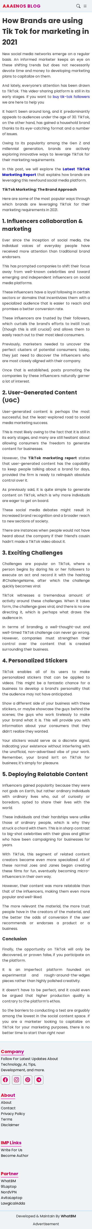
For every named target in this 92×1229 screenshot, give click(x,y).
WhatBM (8, 1181)
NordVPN (9, 1192)
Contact (8, 1108)
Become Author (15, 1155)
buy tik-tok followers (71, 96)
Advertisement (46, 1224)
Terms (6, 1119)
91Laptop (9, 1186)
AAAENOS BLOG (22, 6)
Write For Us (11, 1150)
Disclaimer (10, 1124)
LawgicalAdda (13, 1203)
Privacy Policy (13, 1113)
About (6, 1102)
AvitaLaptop (11, 1197)
